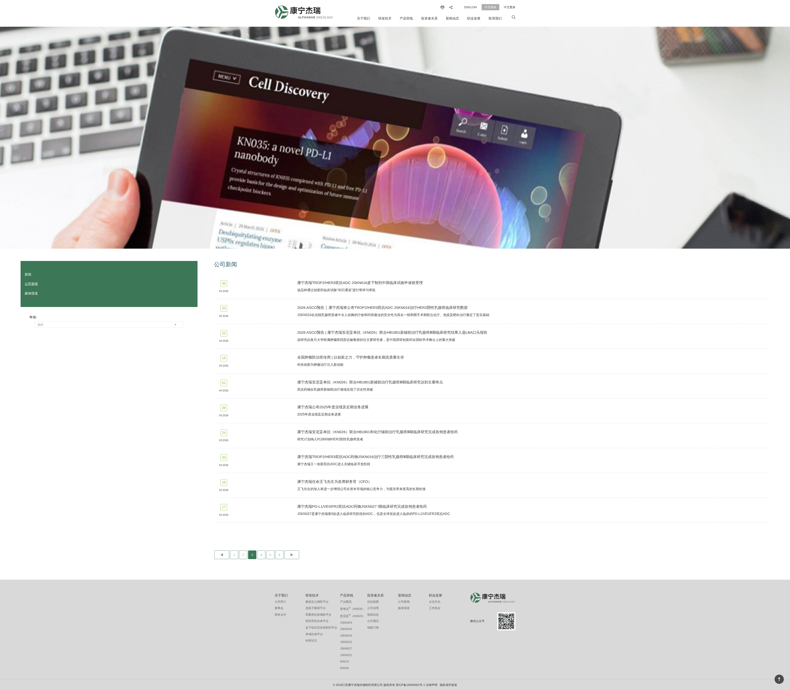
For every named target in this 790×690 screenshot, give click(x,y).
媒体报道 (31, 293)
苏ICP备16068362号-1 (410, 685)
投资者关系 (429, 18)
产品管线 (406, 18)
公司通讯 (373, 621)
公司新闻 (31, 284)
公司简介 (280, 601)
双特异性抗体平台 (317, 621)
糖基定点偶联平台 (317, 601)
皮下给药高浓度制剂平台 (321, 627)
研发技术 (385, 18)
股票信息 (373, 614)
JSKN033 (346, 635)
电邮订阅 (373, 627)
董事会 (279, 608)
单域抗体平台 (314, 634)
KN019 (344, 661)
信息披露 (373, 601)
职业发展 (473, 18)
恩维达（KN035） (352, 608)
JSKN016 (346, 629)
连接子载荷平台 (316, 608)
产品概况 (346, 601)
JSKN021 (346, 655)
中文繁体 (509, 7)
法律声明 (431, 685)
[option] (395, 138)
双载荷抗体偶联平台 (318, 614)
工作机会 (434, 608)
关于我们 (363, 18)
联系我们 (495, 18)
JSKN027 (346, 648)
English (470, 7)
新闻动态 (452, 18)
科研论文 (311, 640)
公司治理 (373, 608)
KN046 (344, 668)
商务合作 (280, 614)
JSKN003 (346, 622)
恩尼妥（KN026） (352, 616)
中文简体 (490, 7)
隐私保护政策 (448, 685)
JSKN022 (346, 642)
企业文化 (434, 601)
